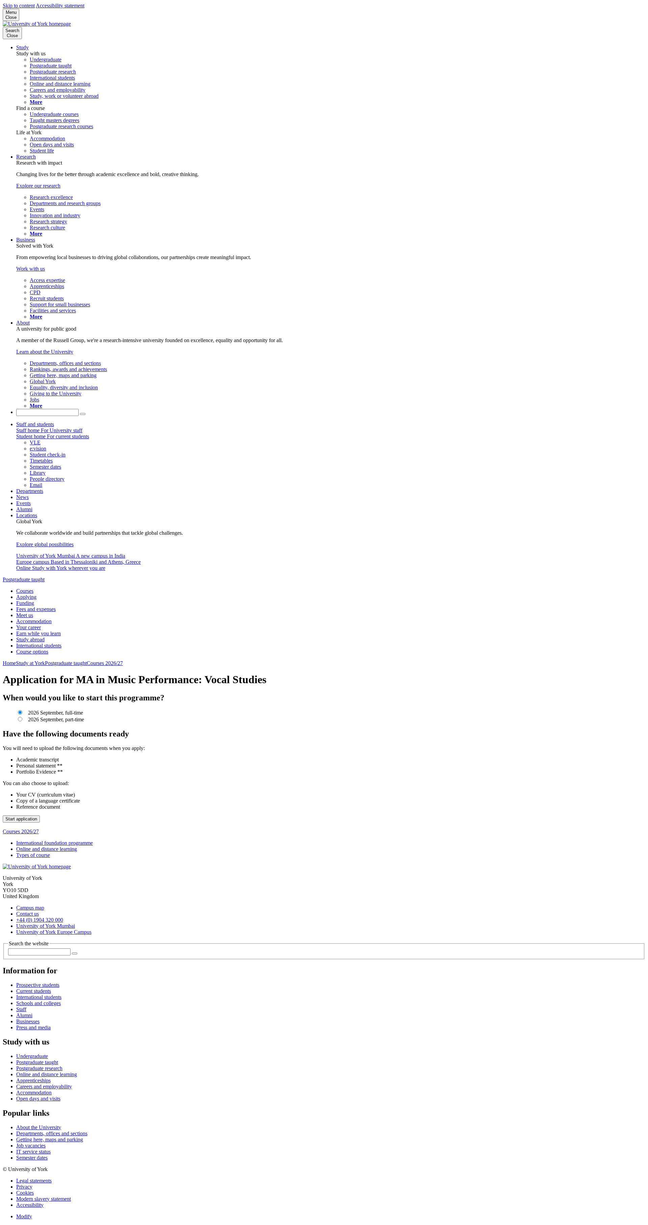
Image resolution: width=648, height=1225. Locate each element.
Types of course (33, 855)
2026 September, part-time (55, 719)
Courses (24, 591)
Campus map (30, 908)
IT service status (33, 1151)
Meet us (24, 615)
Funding (25, 603)
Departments (29, 491)
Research (26, 157)
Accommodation (34, 621)
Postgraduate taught (24, 579)
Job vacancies (31, 1145)
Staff (21, 1009)
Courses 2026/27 (105, 663)
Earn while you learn (38, 633)
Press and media (33, 1027)
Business (25, 240)
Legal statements (34, 1181)
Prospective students (37, 985)
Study (22, 47)
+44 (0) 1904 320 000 (39, 920)
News (22, 497)
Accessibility (30, 1205)
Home (9, 663)
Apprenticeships (33, 1080)
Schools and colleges (38, 1003)
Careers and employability (44, 1086)
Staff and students (35, 424)
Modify (24, 1216)
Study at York (30, 663)
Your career (28, 627)
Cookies (25, 1193)
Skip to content (19, 5)
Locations (26, 515)
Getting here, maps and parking (49, 1139)
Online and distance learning (46, 849)
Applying (26, 597)
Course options (32, 652)
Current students (33, 991)
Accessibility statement (60, 5)
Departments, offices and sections (51, 1133)
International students (38, 645)
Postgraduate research (39, 1068)
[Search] (82, 414)
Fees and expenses (36, 609)
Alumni (24, 509)
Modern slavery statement (43, 1199)
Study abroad (30, 639)
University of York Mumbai (45, 926)
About (23, 323)
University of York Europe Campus (53, 932)
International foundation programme (54, 843)
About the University (38, 1127)
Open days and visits (38, 1099)
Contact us (27, 914)
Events (23, 503)
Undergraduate (32, 1056)
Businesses (27, 1021)
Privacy (24, 1187)
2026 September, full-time (55, 713)
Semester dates (32, 1158)
